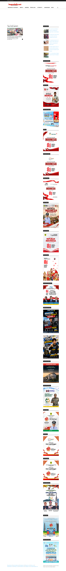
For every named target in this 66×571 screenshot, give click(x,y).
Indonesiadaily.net (16, 565)
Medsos (54, 566)
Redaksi (44, 565)
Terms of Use (47, 566)
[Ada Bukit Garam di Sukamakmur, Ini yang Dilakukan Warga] (15, 32)
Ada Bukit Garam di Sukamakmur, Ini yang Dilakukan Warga (14, 37)
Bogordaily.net (9, 565)
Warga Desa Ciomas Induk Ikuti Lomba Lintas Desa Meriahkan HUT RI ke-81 (54, 36)
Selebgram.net (22, 565)
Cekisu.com (32, 565)
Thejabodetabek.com (34, 566)
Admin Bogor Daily (9, 39)
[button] (57, 7)
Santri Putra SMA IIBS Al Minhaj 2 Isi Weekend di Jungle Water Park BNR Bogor (54, 30)
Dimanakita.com (21, 566)
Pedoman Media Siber (49, 565)
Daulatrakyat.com (10, 566)
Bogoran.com (27, 565)
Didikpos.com (16, 566)
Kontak (51, 566)
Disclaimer (54, 565)
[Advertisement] (33, 16)
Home (8, 24)
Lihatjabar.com (27, 566)
